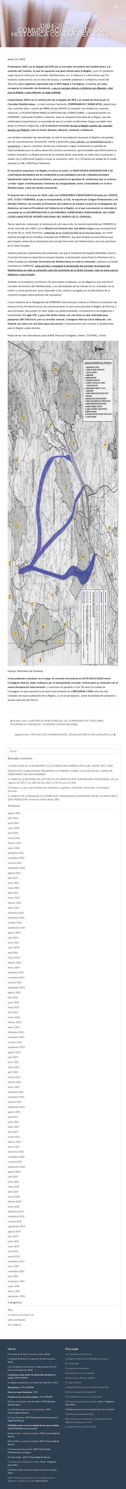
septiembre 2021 (16, 1107)
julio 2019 (13, 1237)
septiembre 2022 (16, 1047)
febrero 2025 (14, 903)
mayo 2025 (13, 888)
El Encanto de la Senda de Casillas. (24, 1462)
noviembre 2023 (16, 978)
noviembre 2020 (16, 1157)
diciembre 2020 (16, 1152)
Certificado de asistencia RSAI (79, 1414)
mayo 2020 (13, 1187)
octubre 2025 (15, 863)
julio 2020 (13, 1177)
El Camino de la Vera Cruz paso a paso (26, 1354)
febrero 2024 (14, 963)
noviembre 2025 (16, 858)
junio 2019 (13, 1242)
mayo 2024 (13, 948)
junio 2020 (13, 1182)
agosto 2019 (14, 1232)
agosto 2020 (14, 1172)
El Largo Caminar (73, 1383)
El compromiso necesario (77, 1369)
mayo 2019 (13, 1247)
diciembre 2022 (16, 1032)
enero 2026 (14, 848)
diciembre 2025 (16, 853)
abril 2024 (13, 953)
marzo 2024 (14, 958)
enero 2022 (14, 1087)
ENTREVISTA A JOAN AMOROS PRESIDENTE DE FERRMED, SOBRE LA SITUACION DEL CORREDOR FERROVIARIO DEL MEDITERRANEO (60, 773)
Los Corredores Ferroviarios (78, 1354)
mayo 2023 (13, 1008)
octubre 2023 (15, 983)
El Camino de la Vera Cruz (21, 1315)
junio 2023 (13, 1003)
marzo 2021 (14, 1137)
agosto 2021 (14, 1112)
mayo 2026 (13, 828)
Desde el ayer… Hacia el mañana (23, 1434)
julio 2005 (13, 1276)
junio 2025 (13, 883)
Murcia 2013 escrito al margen (79, 1373)
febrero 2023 (14, 1022)
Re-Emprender (15, 1457)
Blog (10, 1310)
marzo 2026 (14, 838)
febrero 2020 (14, 1202)
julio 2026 (13, 818)
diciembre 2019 (16, 1212)
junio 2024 (13, 943)
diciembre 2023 (16, 973)
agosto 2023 (14, 993)
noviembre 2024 (16, 918)
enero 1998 (14, 1291)
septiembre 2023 (16, 988)
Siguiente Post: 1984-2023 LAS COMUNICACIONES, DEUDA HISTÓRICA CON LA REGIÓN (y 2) (64, 735)
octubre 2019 (15, 1222)
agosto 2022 (14, 1052)
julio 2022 (13, 1057)
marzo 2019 (14, 1257)
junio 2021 (13, 1122)
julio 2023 (13, 998)
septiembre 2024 (16, 928)
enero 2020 (14, 1207)
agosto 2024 (14, 933)
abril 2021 (13, 1132)
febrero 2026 (14, 843)
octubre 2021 (15, 1102)
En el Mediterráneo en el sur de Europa (26, 1410)
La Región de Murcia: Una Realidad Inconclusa (86, 1359)
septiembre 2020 (16, 1167)
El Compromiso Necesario (20, 1449)
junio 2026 (13, 823)
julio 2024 (13, 938)
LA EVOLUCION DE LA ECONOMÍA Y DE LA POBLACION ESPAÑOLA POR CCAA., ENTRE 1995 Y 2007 (60, 766)
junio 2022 (13, 1062)
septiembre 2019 (16, 1227)
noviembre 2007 (16, 1272)
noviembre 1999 (16, 1282)
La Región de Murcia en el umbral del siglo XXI (30, 1383)
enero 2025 (14, 908)
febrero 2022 (14, 1082)
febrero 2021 (14, 1142)
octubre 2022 (15, 1042)
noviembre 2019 (16, 1217)
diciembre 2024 (16, 913)
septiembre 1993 (16, 1296)
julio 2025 (13, 878)
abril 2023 (13, 1012)
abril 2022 (13, 1072)
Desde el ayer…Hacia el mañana (80, 1378)
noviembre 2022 (16, 1037)
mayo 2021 (13, 1127)
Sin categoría (14, 1325)
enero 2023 (14, 1027)
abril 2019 (13, 1252)
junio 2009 (13, 1266)
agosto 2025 (14, 873)
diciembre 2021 (16, 1092)
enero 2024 (14, 968)
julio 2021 (13, 1117)
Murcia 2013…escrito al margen (23, 1441)
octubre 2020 (15, 1162)
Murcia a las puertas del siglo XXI (23, 1402)
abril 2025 (13, 893)
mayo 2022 (13, 1067)
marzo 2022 (14, 1077)
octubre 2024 (15, 923)
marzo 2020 (14, 1197)
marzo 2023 (14, 1017)
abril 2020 (13, 1192)
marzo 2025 (14, 898)
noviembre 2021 (16, 1097)
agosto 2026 (14, 813)
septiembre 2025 (16, 868)
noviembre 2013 (16, 1262)
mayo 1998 (13, 1286)
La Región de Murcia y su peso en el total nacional (31, 1359)
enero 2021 (14, 1147)
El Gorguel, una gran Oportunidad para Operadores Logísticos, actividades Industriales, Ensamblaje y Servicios (59, 789)
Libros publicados (17, 1320)
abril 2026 (13, 833)
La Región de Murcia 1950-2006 (80, 1427)
